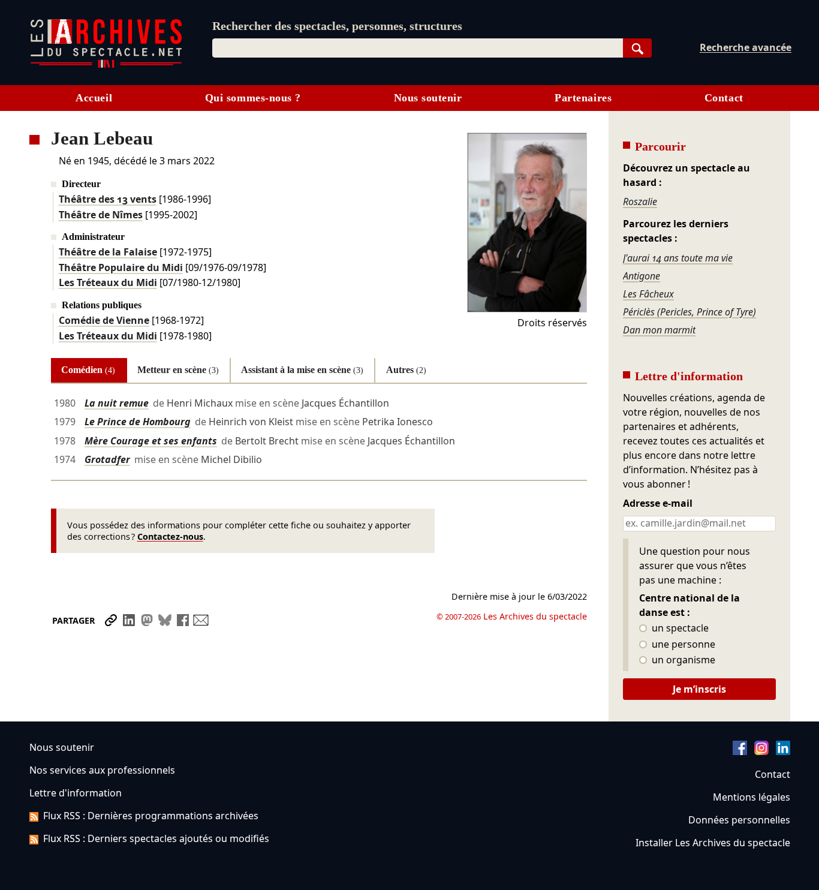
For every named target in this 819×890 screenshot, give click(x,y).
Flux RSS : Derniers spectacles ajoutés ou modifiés (156, 838)
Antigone (641, 275)
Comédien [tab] (88, 370)
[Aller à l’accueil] (106, 65)
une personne (682, 644)
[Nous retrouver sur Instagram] (761, 751)
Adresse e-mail (657, 503)
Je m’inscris (699, 689)
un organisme (682, 660)
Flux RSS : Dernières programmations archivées (150, 815)
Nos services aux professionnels (102, 770)
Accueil (94, 98)
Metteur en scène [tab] (178, 370)
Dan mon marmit (659, 329)
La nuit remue (117, 403)
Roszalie (640, 201)
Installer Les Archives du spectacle (713, 842)
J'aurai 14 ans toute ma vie (678, 257)
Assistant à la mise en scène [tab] (302, 370)
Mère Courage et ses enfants (151, 440)
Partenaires (583, 98)
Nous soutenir (428, 98)
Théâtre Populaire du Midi (121, 267)
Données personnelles (739, 819)
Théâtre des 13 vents (107, 199)
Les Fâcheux (648, 293)
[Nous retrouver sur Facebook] (740, 751)
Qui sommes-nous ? (253, 98)
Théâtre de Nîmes (101, 214)
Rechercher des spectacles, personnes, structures (337, 25)
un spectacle (679, 628)
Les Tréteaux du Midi (108, 282)
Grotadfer (107, 459)
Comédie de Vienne (104, 320)
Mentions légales (751, 797)
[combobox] (417, 48)
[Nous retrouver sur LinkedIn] (783, 751)
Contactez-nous (170, 536)
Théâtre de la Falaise (108, 251)
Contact (723, 98)
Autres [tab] (406, 370)
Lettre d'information (75, 792)
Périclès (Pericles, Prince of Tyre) (689, 311)
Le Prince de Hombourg (138, 421)
